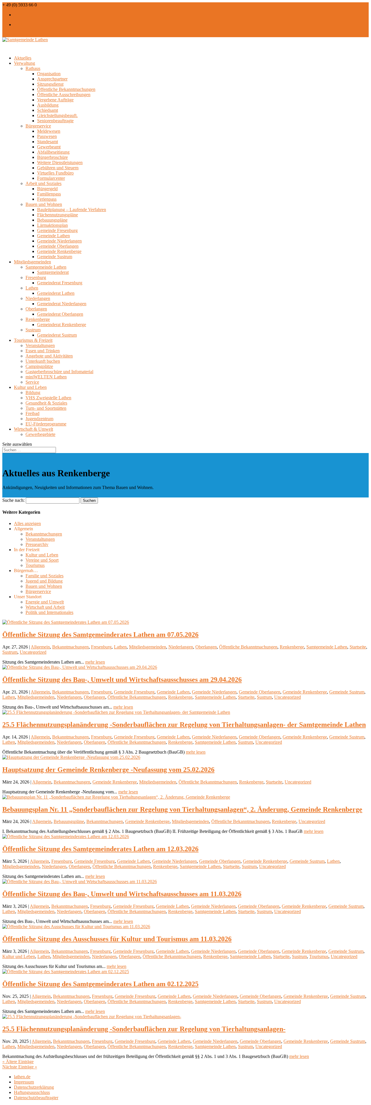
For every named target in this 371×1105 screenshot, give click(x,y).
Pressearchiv (37, 544)
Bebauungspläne (52, 220)
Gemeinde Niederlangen (59, 240)
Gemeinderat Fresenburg (59, 282)
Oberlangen (36, 308)
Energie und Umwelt (45, 601)
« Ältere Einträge (18, 1061)
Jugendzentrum (39, 418)
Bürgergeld (47, 188)
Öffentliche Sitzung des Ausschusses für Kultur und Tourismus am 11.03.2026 (117, 939)
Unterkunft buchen (43, 361)
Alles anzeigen (27, 523)
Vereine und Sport (42, 560)
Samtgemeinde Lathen (46, 267)
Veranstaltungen (40, 345)
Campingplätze (39, 366)
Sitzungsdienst (50, 84)
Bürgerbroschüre (52, 157)
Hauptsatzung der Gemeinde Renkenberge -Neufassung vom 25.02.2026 (108, 769)
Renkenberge (38, 319)
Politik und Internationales (49, 612)
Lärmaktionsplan (52, 225)
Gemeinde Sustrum (54, 256)
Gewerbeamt (49, 146)
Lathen (32, 287)
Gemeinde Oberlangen (58, 246)
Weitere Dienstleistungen (60, 162)
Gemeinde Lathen (53, 235)
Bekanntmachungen (44, 533)
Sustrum (33, 329)
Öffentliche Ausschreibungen (63, 94)
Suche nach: (13, 500)
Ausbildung (48, 105)
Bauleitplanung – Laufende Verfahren (71, 209)
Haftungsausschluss (32, 1092)
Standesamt (47, 141)
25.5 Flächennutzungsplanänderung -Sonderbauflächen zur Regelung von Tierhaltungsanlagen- (143, 1029)
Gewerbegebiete (40, 434)
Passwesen (47, 136)
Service (32, 382)
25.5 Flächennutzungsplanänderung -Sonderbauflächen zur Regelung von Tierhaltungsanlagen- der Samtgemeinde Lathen (184, 724)
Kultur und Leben (42, 554)
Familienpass (49, 193)
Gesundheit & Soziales (46, 402)
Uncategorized (33, 652)
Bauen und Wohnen (44, 204)
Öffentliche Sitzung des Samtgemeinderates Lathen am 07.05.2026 (100, 634)
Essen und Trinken (43, 350)
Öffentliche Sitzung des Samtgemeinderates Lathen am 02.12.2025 (100, 984)
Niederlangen (38, 298)
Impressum (24, 1081)
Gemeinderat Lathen (55, 293)
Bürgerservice (38, 125)
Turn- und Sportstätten (46, 408)
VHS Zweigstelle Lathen (48, 397)
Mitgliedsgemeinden (147, 646)
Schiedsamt (47, 110)
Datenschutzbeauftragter (36, 1097)
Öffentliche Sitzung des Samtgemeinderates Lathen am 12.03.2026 (100, 849)
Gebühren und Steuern (58, 167)
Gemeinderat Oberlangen (60, 314)
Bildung (33, 392)
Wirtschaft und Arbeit (45, 607)
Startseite (358, 646)
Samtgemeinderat (53, 272)
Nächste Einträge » (19, 1066)
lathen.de (22, 1076)
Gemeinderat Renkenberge (61, 324)
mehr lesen (95, 662)
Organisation (49, 73)
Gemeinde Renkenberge (59, 251)
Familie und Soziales (44, 575)
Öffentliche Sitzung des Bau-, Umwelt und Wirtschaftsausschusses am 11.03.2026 (121, 894)
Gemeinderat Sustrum (57, 335)
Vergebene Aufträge (55, 99)
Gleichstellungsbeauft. (57, 115)
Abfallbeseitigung (53, 152)
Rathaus (33, 68)
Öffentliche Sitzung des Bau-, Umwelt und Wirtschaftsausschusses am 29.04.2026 (122, 679)
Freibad (32, 413)
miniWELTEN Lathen (46, 376)
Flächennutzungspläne (57, 214)
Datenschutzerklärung (34, 1087)
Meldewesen (48, 131)
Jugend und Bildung (44, 580)
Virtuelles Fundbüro (55, 172)
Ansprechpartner (52, 78)
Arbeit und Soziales (43, 183)
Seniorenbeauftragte (55, 120)
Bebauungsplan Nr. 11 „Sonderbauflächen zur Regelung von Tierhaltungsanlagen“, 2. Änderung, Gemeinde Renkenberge (182, 809)
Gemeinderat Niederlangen (61, 303)
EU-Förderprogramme (46, 423)
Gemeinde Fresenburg (57, 230)
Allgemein (40, 646)
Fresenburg (36, 277)
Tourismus (35, 565)
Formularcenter (51, 178)
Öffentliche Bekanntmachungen (66, 89)
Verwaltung (24, 63)
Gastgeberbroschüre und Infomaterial (59, 371)
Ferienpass (47, 199)
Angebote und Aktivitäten (49, 355)
